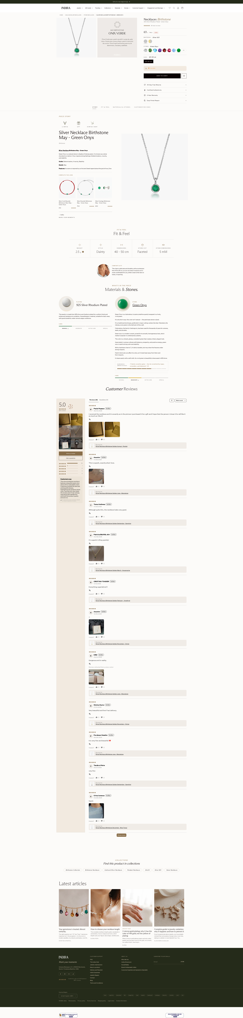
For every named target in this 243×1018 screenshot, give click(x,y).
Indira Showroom (126, 962)
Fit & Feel (105, 107)
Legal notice (111, 1000)
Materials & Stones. (122, 107)
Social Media (125, 964)
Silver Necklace (64, 150)
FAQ (91, 959)
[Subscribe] (182, 962)
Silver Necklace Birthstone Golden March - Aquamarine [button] (113, 570)
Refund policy (72, 1000)
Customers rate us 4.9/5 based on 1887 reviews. (77, 979)
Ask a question (70, 458)
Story (95, 107)
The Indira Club (94, 962)
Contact (92, 977)
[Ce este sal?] (68, 1015)
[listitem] (65, 419)
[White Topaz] (145, 50)
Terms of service (91, 1000)
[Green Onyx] (179, 50)
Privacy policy (81, 1000)
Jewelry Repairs (94, 975)
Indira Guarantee (95, 972)
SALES (147, 870)
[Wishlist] (170, 8)
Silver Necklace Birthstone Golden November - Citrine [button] (112, 644)
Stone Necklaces (89, 15)
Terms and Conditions (96, 983)
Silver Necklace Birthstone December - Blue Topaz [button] (111, 827)
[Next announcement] (182, 2)
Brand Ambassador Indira (128, 967)
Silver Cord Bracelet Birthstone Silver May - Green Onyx (65, 202)
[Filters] (171, 400)
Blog (91, 980)
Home (61, 15)
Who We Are (125, 959)
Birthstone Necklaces (92, 870)
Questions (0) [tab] (103, 400)
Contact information (121, 1000)
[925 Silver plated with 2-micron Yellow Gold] (150, 41)
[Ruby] (169, 50)
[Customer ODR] (174, 1015)
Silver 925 (158, 870)
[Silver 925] (145, 41)
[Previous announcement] (60, 2)
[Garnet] (164, 50)
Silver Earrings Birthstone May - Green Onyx (102, 202)
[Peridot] (150, 50)
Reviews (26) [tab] (94, 400)
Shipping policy (102, 1000)
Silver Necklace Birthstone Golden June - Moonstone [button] (112, 493)
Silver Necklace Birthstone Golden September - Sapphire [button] (113, 523)
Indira (65, 1000)
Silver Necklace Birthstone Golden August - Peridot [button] (111, 446)
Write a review (70, 453)
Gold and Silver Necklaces (73, 15)
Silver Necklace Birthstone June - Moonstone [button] (109, 754)
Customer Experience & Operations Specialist (134, 970)
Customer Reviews (142, 107)
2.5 (79, 252)
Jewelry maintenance (96, 964)
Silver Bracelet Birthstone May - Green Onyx (84, 202)
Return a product (95, 967)
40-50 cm (148, 61)
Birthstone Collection (73, 870)
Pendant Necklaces (133, 870)
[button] (79, 8)
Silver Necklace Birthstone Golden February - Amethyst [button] (113, 600)
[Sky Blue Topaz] (155, 50)
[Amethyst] (160, 50)
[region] (121, 338)
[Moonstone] (174, 50)
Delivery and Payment (96, 970)
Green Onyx (140, 305)
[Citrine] (183, 50)
